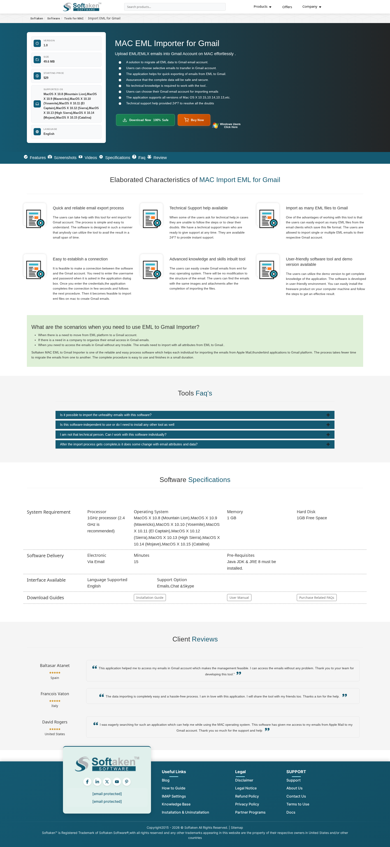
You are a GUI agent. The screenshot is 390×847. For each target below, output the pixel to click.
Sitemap (237, 827)
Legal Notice (246, 788)
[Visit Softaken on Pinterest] (127, 782)
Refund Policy (247, 796)
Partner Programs (250, 812)
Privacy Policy (247, 804)
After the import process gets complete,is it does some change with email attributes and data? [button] (128, 444)
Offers (287, 7)
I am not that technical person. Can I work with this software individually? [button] (113, 434)
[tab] (195, 415)
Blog (165, 780)
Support (293, 780)
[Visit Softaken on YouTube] (117, 782)
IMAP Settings (174, 796)
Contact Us (296, 796)
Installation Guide (149, 597)
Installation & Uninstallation (185, 812)
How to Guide (173, 788)
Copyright (154, 827)
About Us (294, 788)
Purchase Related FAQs (316, 597)
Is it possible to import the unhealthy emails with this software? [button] (105, 415)
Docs (290, 812)
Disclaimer (244, 780)
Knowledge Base (176, 804)
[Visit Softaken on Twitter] (107, 782)
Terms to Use (297, 804)
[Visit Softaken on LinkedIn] (97, 782)
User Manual (239, 597)
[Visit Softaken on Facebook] (87, 782)
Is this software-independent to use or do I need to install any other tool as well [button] (117, 424)
